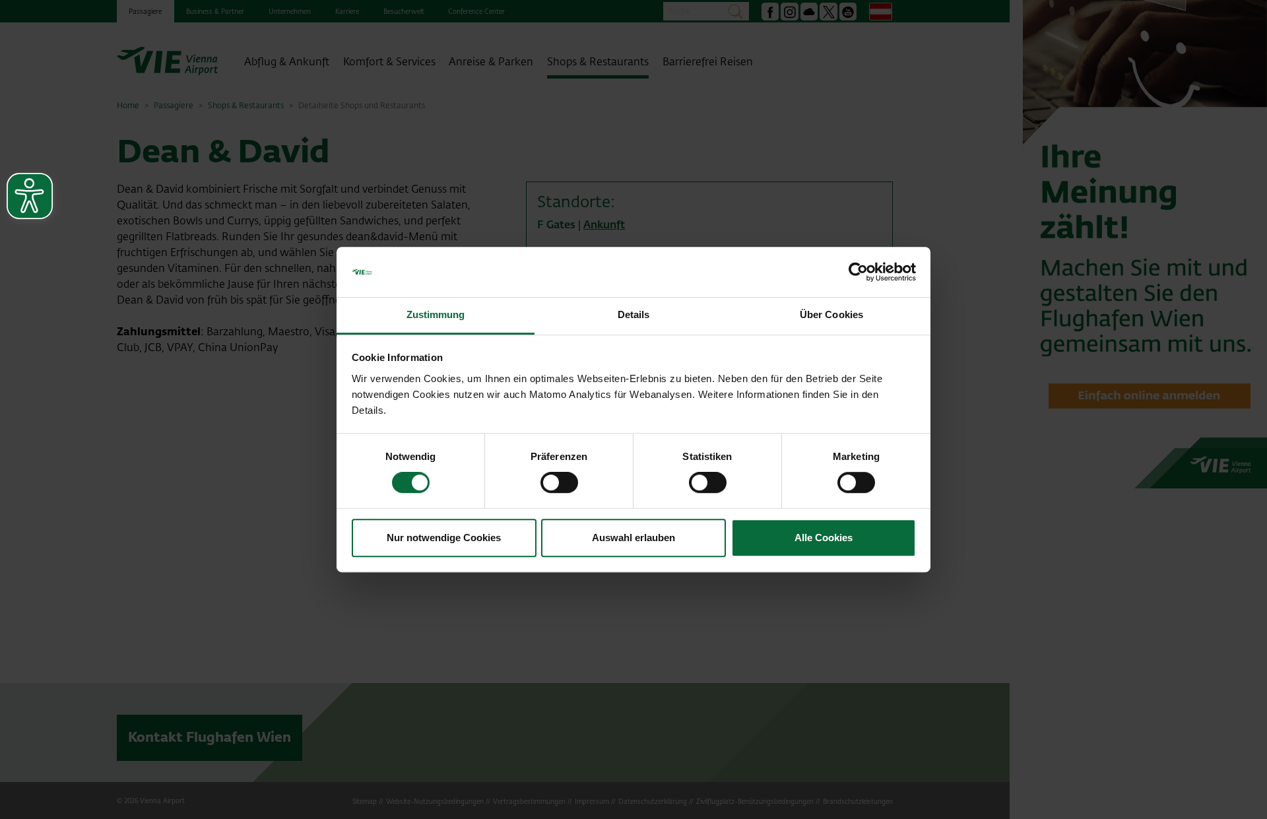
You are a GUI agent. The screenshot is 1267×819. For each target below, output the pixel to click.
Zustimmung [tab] (435, 315)
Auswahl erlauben (633, 537)
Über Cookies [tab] (831, 315)
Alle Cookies (824, 537)
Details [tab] (634, 315)
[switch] (559, 482)
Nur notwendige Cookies (444, 537)
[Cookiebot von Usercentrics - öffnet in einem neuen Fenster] (858, 272)
